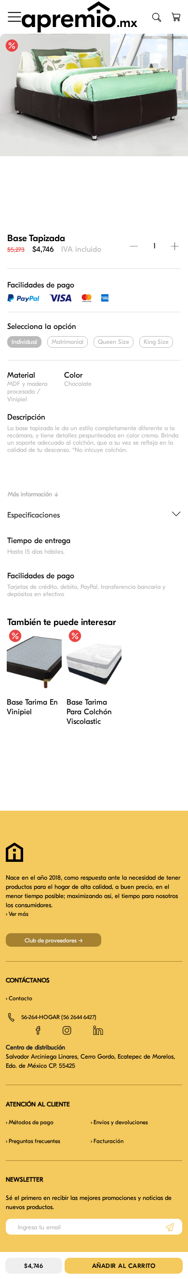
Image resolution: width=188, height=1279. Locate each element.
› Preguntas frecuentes (33, 1141)
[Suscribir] (169, 1226)
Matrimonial (67, 341)
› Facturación (107, 1141)
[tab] (94, 515)
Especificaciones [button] (33, 515)
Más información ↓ (33, 494)
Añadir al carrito (124, 1265)
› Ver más (17, 914)
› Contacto (19, 998)
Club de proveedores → (54, 940)
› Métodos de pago (30, 1122)
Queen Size (113, 341)
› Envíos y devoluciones (119, 1122)
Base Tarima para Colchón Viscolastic (89, 712)
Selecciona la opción (41, 326)
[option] (94, 95)
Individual (24, 341)
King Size (156, 341)
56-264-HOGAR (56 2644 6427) (58, 1017)
